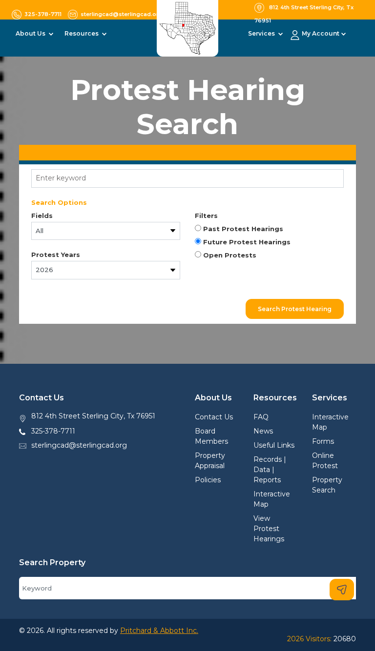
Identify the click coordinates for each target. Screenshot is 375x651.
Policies (208, 479)
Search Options (59, 202)
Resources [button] (82, 33)
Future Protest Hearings (246, 242)
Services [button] (262, 33)
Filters (206, 215)
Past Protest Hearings (242, 229)
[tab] (187, 152)
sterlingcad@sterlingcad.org (79, 445)
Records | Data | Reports (269, 469)
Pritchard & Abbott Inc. (159, 630)
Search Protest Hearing (295, 309)
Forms (323, 441)
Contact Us (214, 417)
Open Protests (228, 255)
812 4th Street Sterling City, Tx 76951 (93, 416)
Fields (42, 215)
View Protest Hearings (268, 528)
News (263, 431)
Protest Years (55, 254)
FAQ (261, 417)
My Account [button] (320, 33)
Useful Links (273, 445)
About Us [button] (31, 33)
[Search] (342, 589)
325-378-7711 (53, 431)
